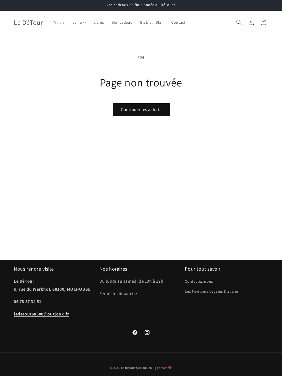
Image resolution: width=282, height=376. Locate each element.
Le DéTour (128, 368)
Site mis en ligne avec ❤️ (154, 368)
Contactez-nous (199, 281)
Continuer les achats (141, 109)
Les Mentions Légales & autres (211, 291)
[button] (239, 22)
